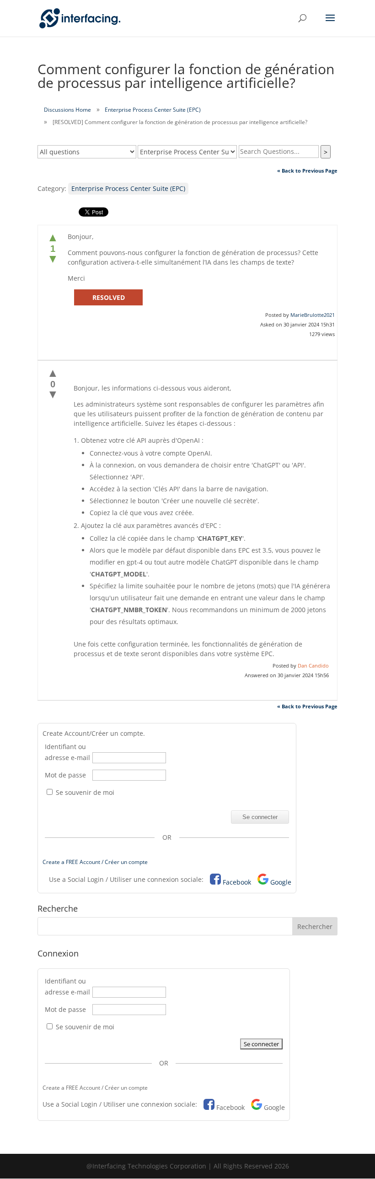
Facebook (237, 882)
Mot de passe (65, 775)
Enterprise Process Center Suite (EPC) (153, 109)
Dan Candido (313, 665)
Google (280, 882)
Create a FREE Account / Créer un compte (95, 861)
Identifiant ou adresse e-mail (67, 752)
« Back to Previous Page (307, 170)
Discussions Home (67, 109)
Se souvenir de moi (84, 792)
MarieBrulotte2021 (312, 314)
